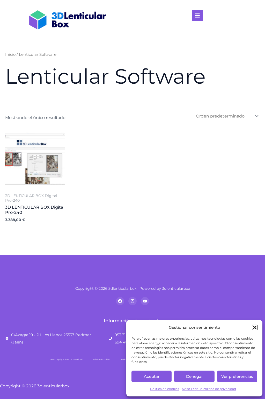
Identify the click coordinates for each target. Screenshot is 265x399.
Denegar (194, 376)
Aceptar (151, 376)
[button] (254, 327)
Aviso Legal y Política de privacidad (209, 389)
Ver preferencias (237, 376)
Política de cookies (164, 389)
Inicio (10, 54)
